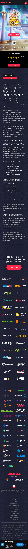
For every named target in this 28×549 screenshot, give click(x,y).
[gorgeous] (18, 58)
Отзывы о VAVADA (14, 509)
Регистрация (14, 267)
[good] (16, 58)
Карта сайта (14, 519)
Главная (6, 75)
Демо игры (14, 501)
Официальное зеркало (14, 513)
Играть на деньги (14, 65)
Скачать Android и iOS (14, 517)
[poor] (11, 58)
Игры (11, 75)
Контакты (14, 511)
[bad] (8, 58)
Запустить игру (14, 34)
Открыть (20, 544)
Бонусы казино (14, 503)
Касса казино (13, 507)
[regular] (13, 58)
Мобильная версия (14, 505)
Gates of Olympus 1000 (10, 78)
